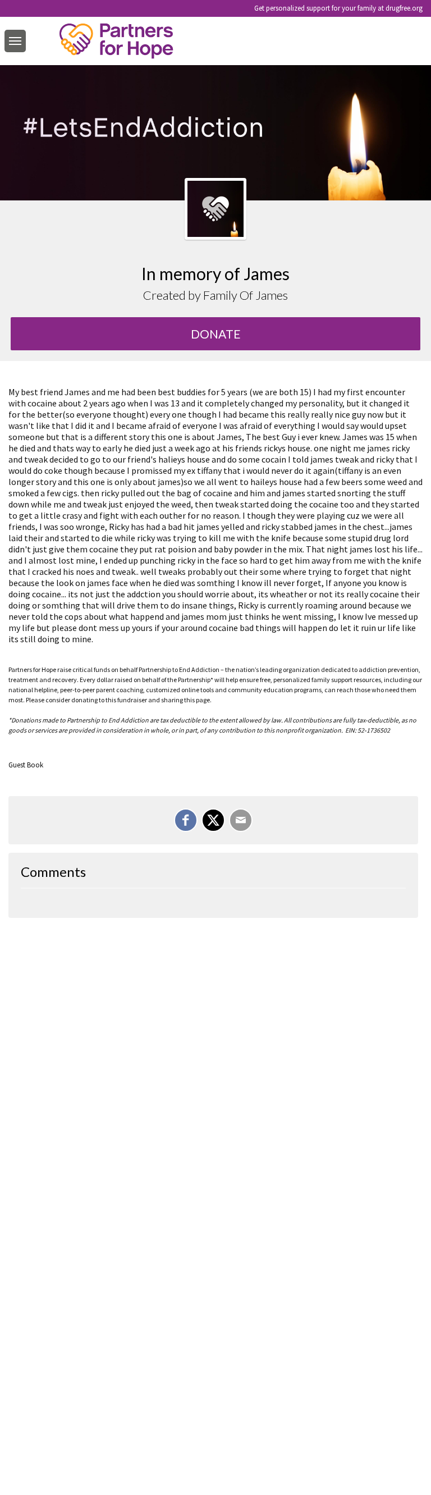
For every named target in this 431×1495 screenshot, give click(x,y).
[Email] (241, 820)
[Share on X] (213, 820)
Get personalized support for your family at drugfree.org (338, 8)
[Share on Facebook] (186, 820)
